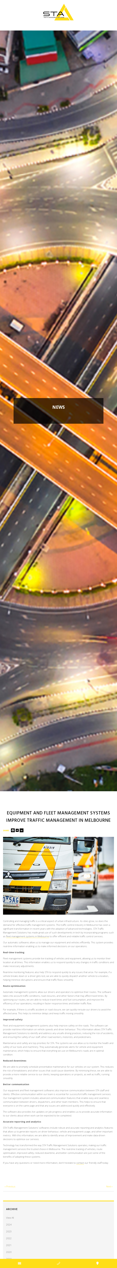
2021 (9, 1245)
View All (10, 1217)
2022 (9, 1238)
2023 (9, 1231)
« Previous (10, 1186)
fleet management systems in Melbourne (27, 936)
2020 (9, 1252)
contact (80, 1162)
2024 (9, 1224)
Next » (109, 1186)
